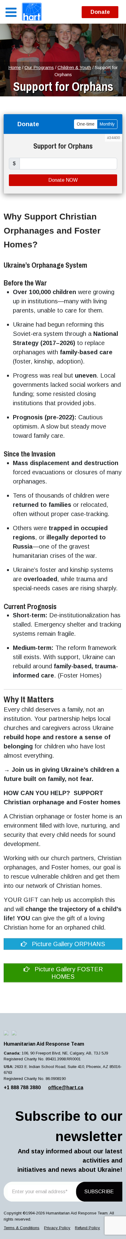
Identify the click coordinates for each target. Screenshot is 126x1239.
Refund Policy (87, 1227)
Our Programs (39, 67)
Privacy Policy (57, 1227)
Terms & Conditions (21, 1227)
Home (14, 67)
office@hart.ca (65, 1087)
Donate (100, 12)
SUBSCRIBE (99, 1191)
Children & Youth (74, 67)
